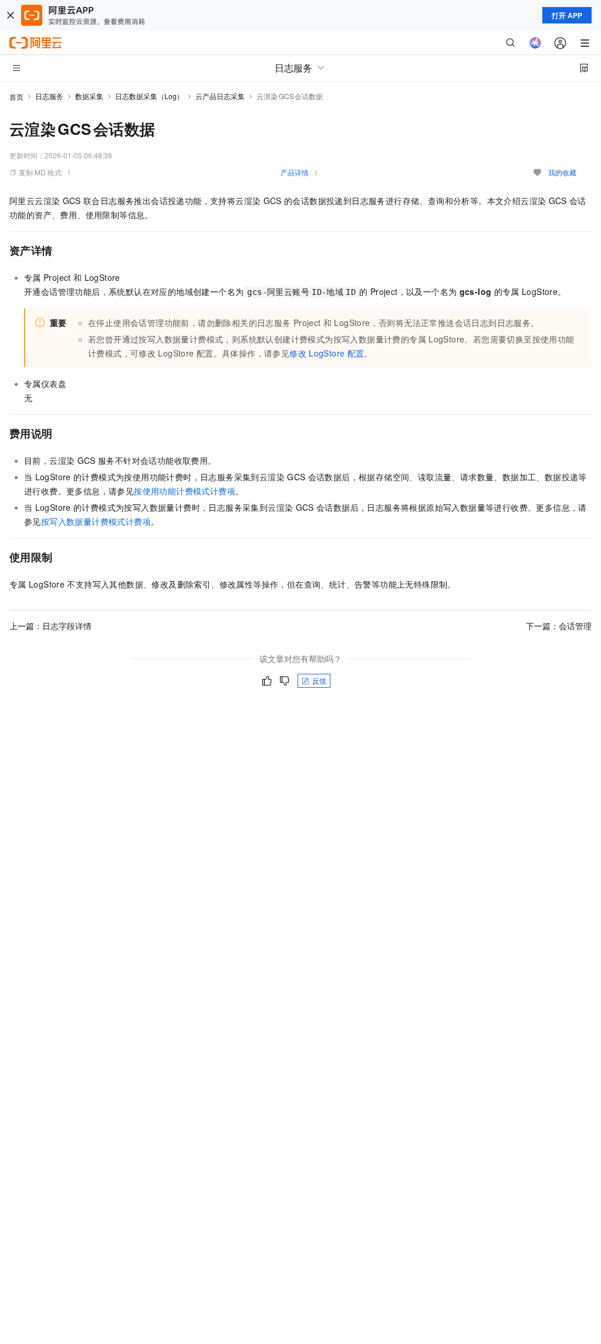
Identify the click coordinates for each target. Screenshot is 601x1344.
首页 (16, 96)
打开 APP (567, 15)
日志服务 (49, 96)
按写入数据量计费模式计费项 (96, 521)
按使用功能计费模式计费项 (184, 491)
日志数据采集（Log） (149, 96)
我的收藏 (562, 172)
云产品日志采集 (220, 96)
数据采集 (89, 96)
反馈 (319, 680)
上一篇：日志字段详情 (50, 626)
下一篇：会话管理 (559, 626)
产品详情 (295, 172)
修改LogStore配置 (326, 353)
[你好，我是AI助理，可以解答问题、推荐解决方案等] (535, 42)
